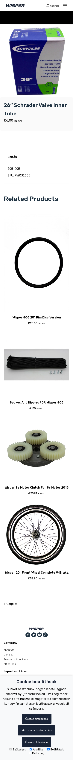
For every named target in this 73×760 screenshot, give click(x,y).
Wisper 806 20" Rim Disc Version (36, 317)
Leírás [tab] (12, 157)
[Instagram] (45, 634)
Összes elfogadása (36, 718)
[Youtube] (39, 634)
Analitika (38, 749)
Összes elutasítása (36, 742)
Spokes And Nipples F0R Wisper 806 (36, 402)
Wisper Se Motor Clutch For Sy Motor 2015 (37, 487)
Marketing (38, 753)
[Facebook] (27, 634)
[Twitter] (33, 634)
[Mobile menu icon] (65, 5)
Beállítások (57, 749)
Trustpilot (10, 604)
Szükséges (19, 749)
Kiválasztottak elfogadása (37, 730)
